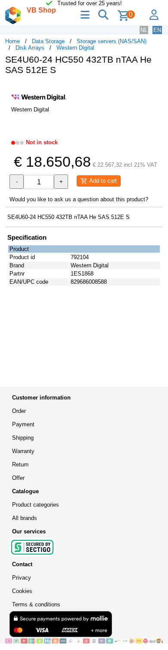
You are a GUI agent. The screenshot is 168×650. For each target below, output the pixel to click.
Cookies (22, 591)
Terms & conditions (36, 604)
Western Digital (75, 47)
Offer (18, 478)
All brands (24, 518)
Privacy (21, 577)
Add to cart (102, 181)
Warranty (23, 451)
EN (157, 30)
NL (143, 30)
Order (19, 411)
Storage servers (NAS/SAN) (111, 41)
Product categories (35, 504)
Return (20, 464)
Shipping (23, 437)
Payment (23, 424)
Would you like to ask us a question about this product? (78, 199)
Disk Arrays (30, 47)
